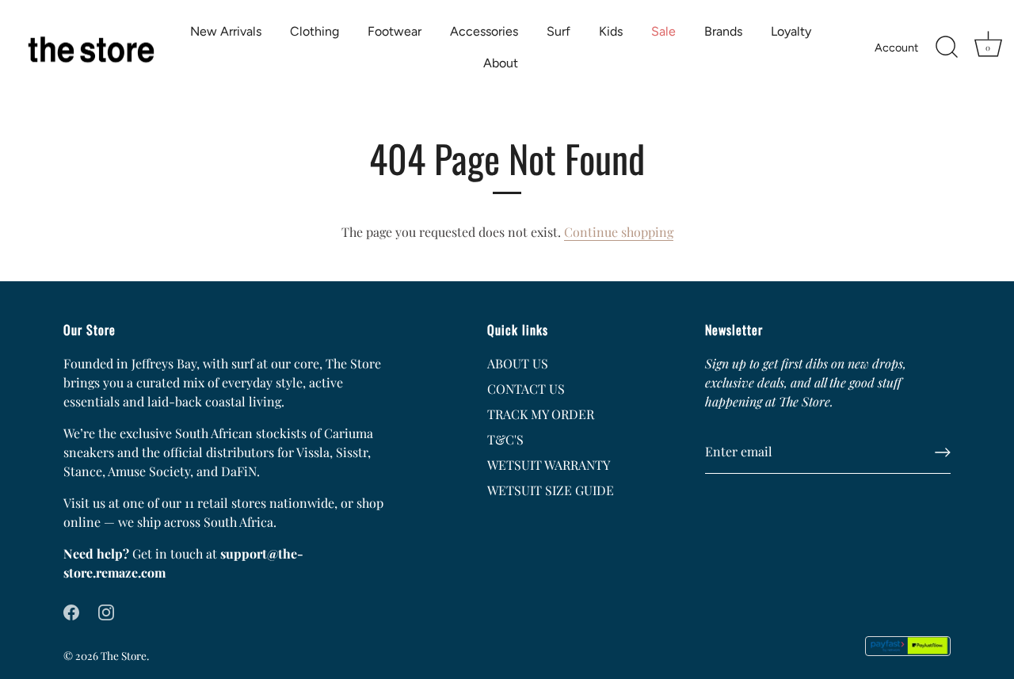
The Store (124, 655)
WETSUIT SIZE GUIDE (550, 490)
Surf (558, 31)
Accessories (484, 31)
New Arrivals (225, 31)
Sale (663, 31)
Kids (611, 31)
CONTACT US (526, 388)
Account (896, 47)
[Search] (946, 47)
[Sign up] (943, 452)
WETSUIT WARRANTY (548, 464)
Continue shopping (618, 231)
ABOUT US (517, 363)
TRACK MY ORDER (540, 414)
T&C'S (505, 439)
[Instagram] (106, 610)
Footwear (394, 31)
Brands (723, 31)
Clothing (314, 31)
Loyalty (791, 31)
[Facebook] (71, 610)
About (500, 63)
